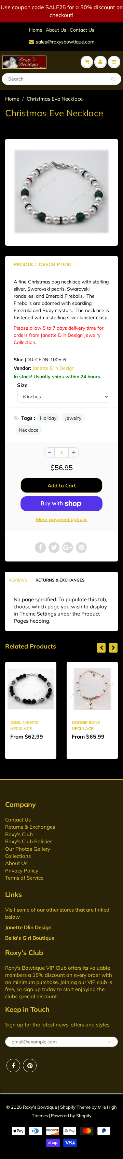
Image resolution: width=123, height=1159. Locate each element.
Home (35, 30)
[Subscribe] (109, 1042)
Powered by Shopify (71, 1115)
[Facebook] (13, 1065)
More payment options (61, 519)
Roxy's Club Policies (28, 841)
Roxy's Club (19, 834)
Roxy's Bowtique (40, 1107)
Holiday (48, 418)
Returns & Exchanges (60, 580)
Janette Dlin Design (53, 368)
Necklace (29, 430)
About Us (56, 30)
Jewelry (73, 418)
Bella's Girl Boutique (29, 938)
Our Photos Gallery (27, 849)
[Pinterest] (30, 1065)
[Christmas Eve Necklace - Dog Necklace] (61, 191)
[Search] (113, 79)
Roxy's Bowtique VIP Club (36, 968)
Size (22, 385)
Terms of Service (24, 878)
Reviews (18, 580)
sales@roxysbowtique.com (65, 42)
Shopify (68, 1107)
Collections (18, 856)
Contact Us (82, 30)
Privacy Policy (21, 870)
